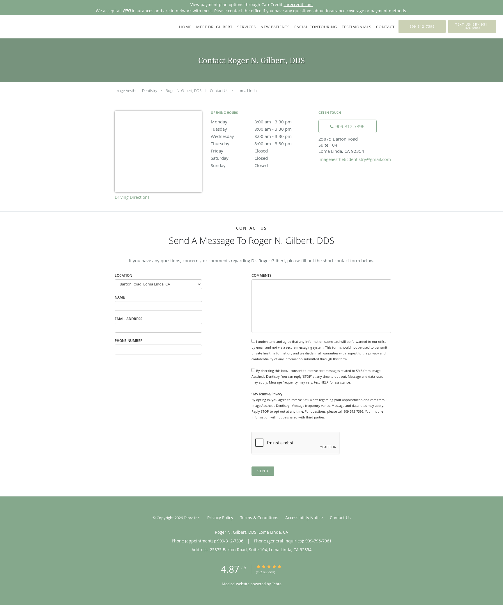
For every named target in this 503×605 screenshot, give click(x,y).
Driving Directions (132, 197)
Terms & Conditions (259, 517)
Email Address (128, 318)
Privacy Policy (220, 517)
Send (262, 471)
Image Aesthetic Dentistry (136, 90)
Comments (262, 275)
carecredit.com (298, 4)
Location (123, 275)
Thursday (251, 143)
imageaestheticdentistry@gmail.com (354, 159)
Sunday (239, 165)
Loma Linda (247, 90)
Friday (239, 151)
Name (120, 297)
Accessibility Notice (304, 517)
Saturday (239, 158)
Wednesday (251, 136)
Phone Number (129, 340)
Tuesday (251, 129)
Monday (251, 122)
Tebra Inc (191, 517)
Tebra (276, 583)
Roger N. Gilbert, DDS (183, 90)
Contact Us (219, 90)
